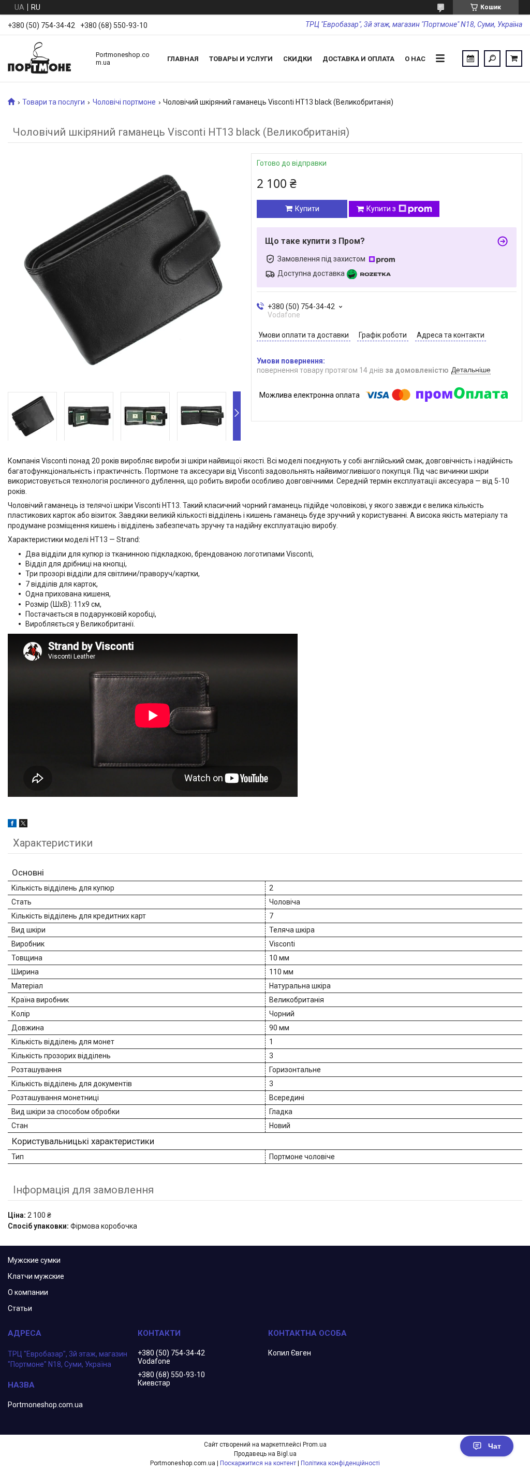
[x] (23, 825)
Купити (307, 209)
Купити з (381, 209)
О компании (28, 1292)
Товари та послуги (53, 102)
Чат (494, 1446)
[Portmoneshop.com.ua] (46, 58)
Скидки (297, 59)
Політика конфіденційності (340, 1463)
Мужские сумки (34, 1260)
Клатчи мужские (36, 1276)
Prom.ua (315, 1444)
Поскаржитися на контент (258, 1463)
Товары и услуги (241, 59)
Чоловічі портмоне (124, 102)
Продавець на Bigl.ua (265, 1453)
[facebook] (12, 825)
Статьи (20, 1308)
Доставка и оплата (358, 59)
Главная (183, 59)
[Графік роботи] (470, 58)
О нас (415, 59)
